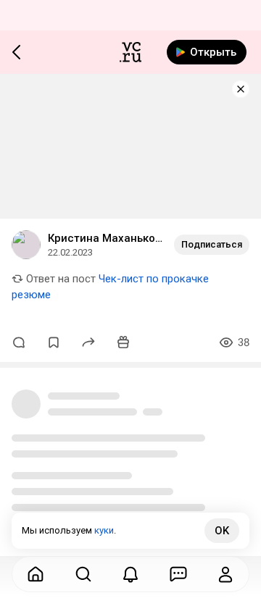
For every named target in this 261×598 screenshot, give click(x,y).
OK (222, 530)
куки (104, 530)
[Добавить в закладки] (54, 342)
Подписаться (211, 244)
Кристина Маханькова (105, 238)
